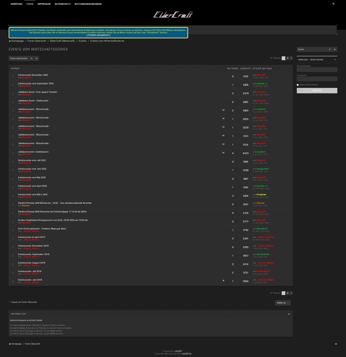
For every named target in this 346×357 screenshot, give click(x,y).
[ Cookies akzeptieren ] (98, 35)
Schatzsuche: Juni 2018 (30, 280)
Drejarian (261, 194)
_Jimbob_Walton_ (31, 231)
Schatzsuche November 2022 (33, 75)
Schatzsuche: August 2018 (31, 263)
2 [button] (287, 58)
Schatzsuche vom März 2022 (32, 194)
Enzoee (26, 205)
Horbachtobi (263, 254)
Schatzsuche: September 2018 (33, 254)
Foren (29, 4)
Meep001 (26, 77)
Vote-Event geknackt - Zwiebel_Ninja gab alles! (42, 228)
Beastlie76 (262, 228)
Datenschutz (63, 4)
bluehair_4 (262, 83)
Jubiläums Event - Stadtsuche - (33, 100)
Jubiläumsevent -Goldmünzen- (33, 152)
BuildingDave (263, 271)
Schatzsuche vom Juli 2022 (32, 160)
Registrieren (316, 59)
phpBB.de (187, 353)
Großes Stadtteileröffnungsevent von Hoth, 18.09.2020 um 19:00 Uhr (53, 220)
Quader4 (261, 109)
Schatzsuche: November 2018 (33, 246)
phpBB (178, 351)
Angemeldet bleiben (308, 84)
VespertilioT (263, 169)
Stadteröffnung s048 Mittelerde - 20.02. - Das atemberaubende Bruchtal (55, 203)
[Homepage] (173, 15)
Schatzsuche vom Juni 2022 (32, 169)
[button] (291, 58)
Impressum (44, 4)
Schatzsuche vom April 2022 (32, 186)
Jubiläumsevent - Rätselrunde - (34, 109)
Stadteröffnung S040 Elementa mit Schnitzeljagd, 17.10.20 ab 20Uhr (52, 211)
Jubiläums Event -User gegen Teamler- (38, 92)
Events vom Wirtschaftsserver (38, 49)
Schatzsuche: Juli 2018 (29, 271)
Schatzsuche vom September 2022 (36, 83)
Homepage (16, 4)
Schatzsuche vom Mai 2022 (32, 177)
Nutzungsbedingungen (88, 4)
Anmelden (303, 59)
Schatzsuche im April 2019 (31, 237)
